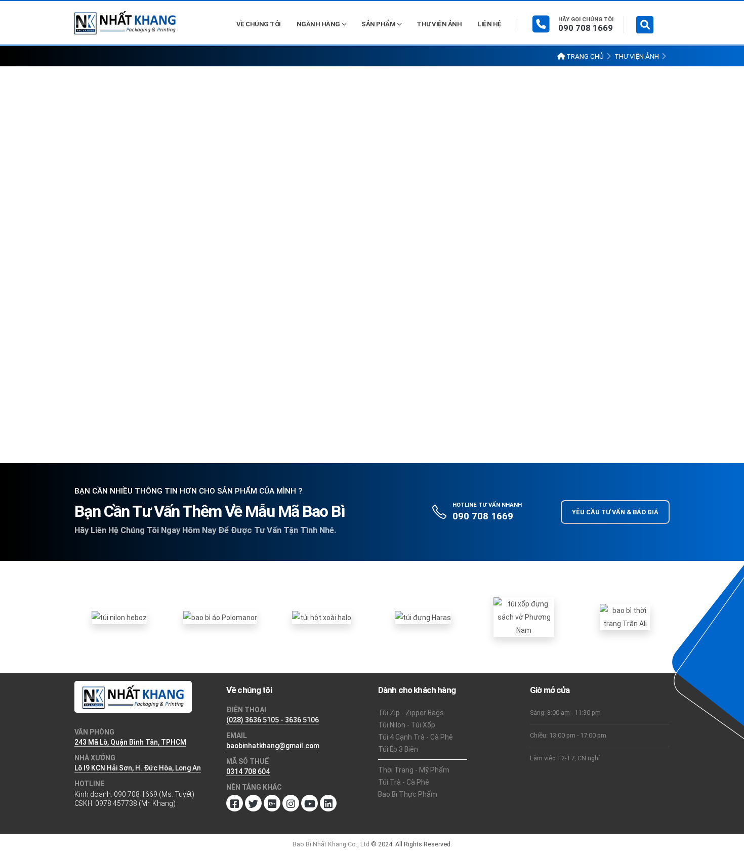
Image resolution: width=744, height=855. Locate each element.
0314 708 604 (248, 771)
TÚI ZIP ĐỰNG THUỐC (369, 389)
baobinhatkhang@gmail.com (272, 746)
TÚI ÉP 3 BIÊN (356, 132)
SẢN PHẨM (378, 24)
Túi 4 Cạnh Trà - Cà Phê (415, 737)
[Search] (644, 24)
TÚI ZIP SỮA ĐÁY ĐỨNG (371, 310)
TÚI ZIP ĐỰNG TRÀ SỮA (371, 409)
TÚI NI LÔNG (412, 132)
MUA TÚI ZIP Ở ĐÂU (366, 192)
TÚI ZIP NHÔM (430, 291)
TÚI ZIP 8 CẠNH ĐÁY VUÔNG (378, 212)
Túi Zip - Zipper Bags (411, 713)
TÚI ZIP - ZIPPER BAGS (371, 151)
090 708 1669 (585, 28)
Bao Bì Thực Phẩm (407, 794)
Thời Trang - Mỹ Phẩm (413, 770)
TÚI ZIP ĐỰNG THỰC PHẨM (377, 369)
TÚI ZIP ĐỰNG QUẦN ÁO (372, 349)
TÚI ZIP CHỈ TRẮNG (365, 251)
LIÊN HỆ (489, 24)
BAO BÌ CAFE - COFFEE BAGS (380, 112)
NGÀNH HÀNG (318, 24)
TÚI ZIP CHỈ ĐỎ (434, 251)
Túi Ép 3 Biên (398, 749)
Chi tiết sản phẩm (568, 340)
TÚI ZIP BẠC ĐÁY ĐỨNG (371, 232)
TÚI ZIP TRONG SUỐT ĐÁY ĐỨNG (385, 330)
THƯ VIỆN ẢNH (439, 24)
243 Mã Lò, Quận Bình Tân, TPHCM (130, 742)
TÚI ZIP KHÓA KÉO (363, 291)
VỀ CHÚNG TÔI (258, 24)
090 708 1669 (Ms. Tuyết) (154, 794)
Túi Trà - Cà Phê (403, 782)
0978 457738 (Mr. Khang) (135, 803)
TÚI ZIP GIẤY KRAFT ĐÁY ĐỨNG (383, 271)
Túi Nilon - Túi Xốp (406, 725)
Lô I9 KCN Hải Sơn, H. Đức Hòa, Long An (137, 768)
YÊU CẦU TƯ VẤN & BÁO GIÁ (615, 512)
